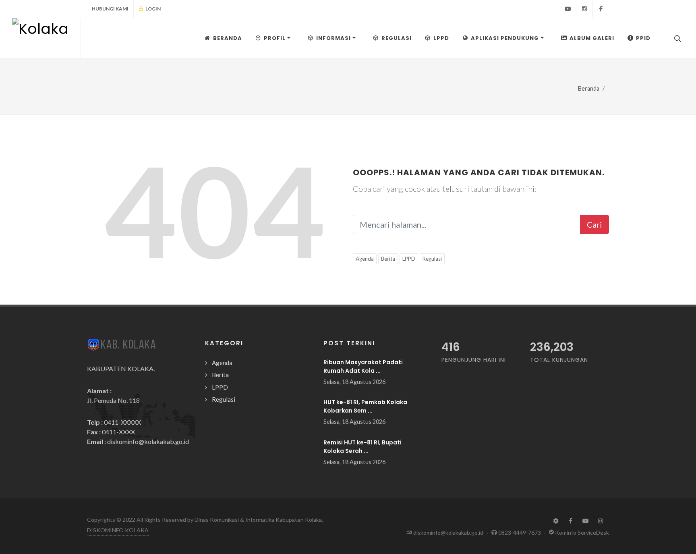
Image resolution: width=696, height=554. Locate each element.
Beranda (588, 88)
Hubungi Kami (110, 9)
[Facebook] (601, 9)
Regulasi (432, 258)
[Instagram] (584, 9)
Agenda (365, 258)
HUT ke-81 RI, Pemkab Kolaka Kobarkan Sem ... (365, 406)
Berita (388, 258)
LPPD (408, 258)
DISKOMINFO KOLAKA (118, 530)
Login (153, 9)
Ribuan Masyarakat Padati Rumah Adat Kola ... (363, 366)
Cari (594, 224)
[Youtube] (568, 9)
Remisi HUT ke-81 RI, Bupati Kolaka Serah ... (362, 446)
